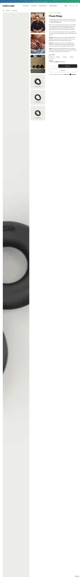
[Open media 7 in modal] (38, 113)
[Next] (54, 1)
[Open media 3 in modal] (38, 44)
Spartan (71, 56)
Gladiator (58, 56)
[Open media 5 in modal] (38, 81)
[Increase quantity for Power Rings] (56, 66)
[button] (63, 61)
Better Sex (8, 10)
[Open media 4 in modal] (38, 64)
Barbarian (65, 56)
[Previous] (25, 1)
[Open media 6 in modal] (38, 97)
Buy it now (63, 70)
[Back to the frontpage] (3, 10)
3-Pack (51, 56)
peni (52, 20)
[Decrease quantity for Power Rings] (50, 66)
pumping (56, 20)
